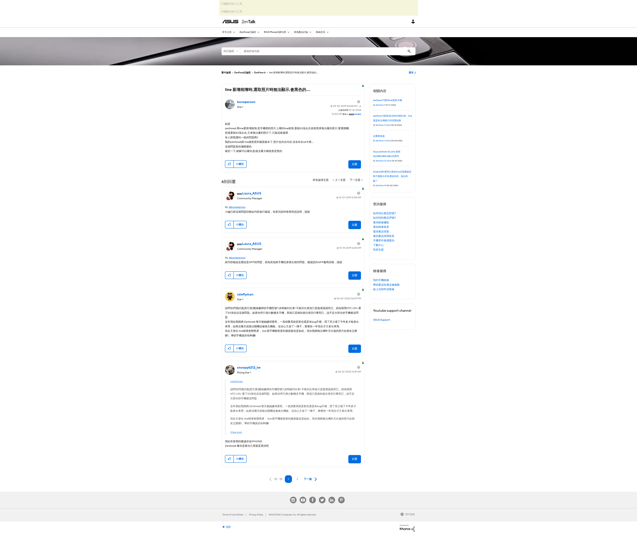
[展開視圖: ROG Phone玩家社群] (288, 32)
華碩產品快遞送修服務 (386, 284)
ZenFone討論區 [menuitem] (248, 32)
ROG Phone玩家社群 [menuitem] (275, 32)
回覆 (354, 164)
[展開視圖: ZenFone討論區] (258, 32)
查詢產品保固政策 (383, 236)
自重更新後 (379, 136)
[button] (229, 164)
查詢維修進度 (381, 227)
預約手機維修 (381, 280)
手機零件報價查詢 (383, 240)
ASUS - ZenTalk (238, 21)
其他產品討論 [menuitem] (301, 32)
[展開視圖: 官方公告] (234, 32)
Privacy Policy (256, 514)
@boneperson (237, 207)
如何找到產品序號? (384, 217)
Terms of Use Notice (232, 514)
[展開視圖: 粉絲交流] (327, 32)
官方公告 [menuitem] (227, 32)
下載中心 (378, 245)
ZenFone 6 (260, 72)
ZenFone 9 (380, 105)
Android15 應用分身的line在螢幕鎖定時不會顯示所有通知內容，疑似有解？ (392, 176)
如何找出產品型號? (384, 213)
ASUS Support (381, 319)
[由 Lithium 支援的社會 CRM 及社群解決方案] (407, 528)
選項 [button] (411, 72)
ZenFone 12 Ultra (383, 161)
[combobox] (328, 51)
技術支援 (378, 249)
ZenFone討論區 (242, 72)
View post (236, 432)
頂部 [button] (228, 527)
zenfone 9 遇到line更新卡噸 (387, 100)
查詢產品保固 (381, 231)
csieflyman (236, 381)
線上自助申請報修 (383, 289)
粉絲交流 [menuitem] (320, 32)
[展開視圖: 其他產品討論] (310, 32)
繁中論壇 (226, 72)
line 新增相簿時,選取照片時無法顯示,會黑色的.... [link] (293, 72)
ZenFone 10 (381, 185)
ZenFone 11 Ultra (383, 125)
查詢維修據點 (381, 222)
